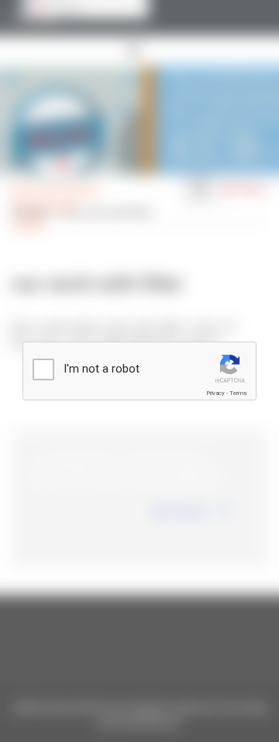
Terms (237, 393)
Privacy (215, 393)
